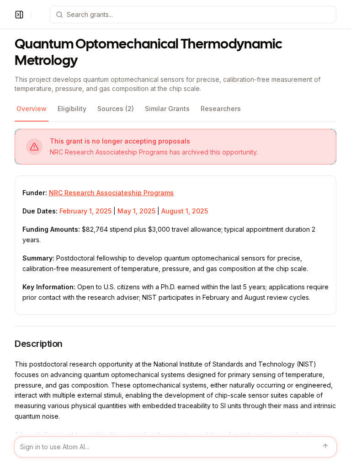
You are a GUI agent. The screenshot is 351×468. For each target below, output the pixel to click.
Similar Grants (167, 108)
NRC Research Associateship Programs (111, 193)
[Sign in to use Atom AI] (175, 447)
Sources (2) (115, 108)
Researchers (221, 108)
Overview (31, 108)
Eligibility (72, 108)
